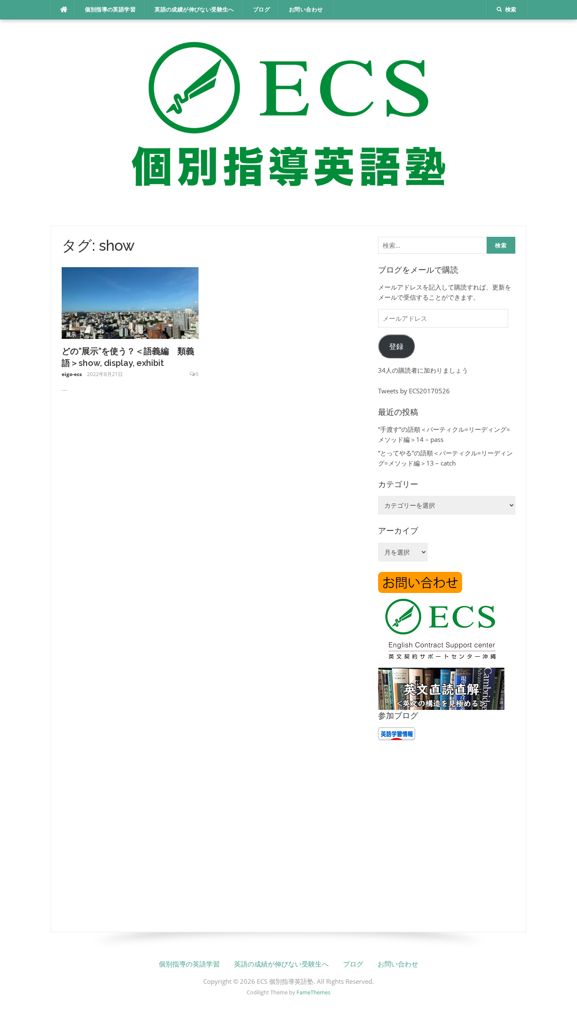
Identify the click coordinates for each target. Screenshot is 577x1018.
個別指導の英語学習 (110, 9)
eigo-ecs (72, 374)
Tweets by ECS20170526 (414, 391)
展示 (71, 334)
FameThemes (313, 992)
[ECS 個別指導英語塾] (288, 122)
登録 (396, 346)
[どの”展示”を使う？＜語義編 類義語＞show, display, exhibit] (130, 302)
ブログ (261, 9)
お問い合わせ (306, 9)
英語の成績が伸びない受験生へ (194, 9)
